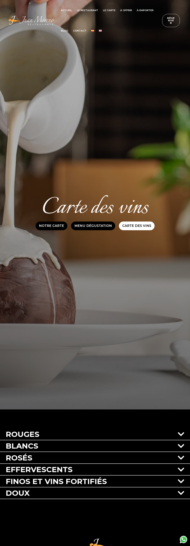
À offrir (126, 10)
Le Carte (109, 10)
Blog (64, 30)
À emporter (145, 10)
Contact (79, 30)
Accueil (66, 10)
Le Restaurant (87, 10)
